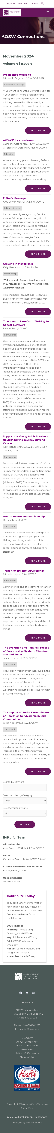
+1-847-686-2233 (31, 1025)
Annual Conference (27, 1041)
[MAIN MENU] (48, 12)
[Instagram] (33, 993)
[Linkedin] (27, 993)
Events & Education (27, 1045)
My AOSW (27, 1038)
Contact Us (27, 1002)
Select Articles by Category (17, 795)
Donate (34, 3)
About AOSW (27, 1057)
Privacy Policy (18, 1122)
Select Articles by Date (15, 808)
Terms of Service (34, 1122)
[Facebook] (20, 993)
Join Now (22, 3)
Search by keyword (13, 782)
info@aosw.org (30, 1029)
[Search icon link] (42, 4)
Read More (38, 130)
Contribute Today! (21, 896)
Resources (27, 1049)
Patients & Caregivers (27, 1053)
